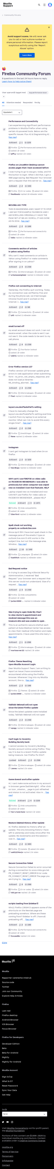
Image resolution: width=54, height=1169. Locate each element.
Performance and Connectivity (23, 121)
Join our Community (12, 991)
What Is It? (7, 1081)
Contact (6, 1165)
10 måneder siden (34, 194)
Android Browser (10, 1020)
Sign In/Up (7, 1077)
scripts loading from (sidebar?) (23, 903)
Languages (25, 555)
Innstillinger (26, 433)
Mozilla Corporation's (17, 1128)
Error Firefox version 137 (20, 367)
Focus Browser (9, 1029)
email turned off (16, 326)
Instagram (12, 1122)
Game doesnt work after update (24, 779)
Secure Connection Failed (21, 863)
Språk (4, 1109)
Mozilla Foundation (15, 1131)
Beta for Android (10, 1053)
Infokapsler (7, 1161)
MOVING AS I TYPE (17, 205)
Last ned (6, 1011)
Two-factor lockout (29, 350)
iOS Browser (8, 1024)
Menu (44, 5)
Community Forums (12, 15)
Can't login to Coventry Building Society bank (20, 740)
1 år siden (27, 154)
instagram (13, 447)
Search (39, 5)
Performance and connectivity (33, 148)
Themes (24, 691)
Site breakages (27, 272)
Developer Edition (11, 1044)
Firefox (14, 148)
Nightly (5, 1057)
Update (24, 849)
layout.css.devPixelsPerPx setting (25, 407)
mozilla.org (7, 1147)
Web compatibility (29, 508)
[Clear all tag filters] (4, 96)
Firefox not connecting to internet (25, 286)
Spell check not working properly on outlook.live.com (22, 526)
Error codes (26, 191)
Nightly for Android (11, 1062)
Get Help (6, 1095)
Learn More (27, 55)
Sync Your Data (9, 1090)
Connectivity (26, 312)
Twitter (5, 987)
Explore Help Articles (12, 996)
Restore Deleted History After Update (26, 823)
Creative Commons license (32, 1141)
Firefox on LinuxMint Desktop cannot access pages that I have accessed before (29, 166)
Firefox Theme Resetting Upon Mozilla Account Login (22, 663)
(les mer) (13, 137)
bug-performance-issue (38, 93)
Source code (8, 982)
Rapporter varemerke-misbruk (16, 978)
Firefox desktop (9, 1015)
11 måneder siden (29, 238)
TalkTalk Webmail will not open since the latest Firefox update (23, 706)
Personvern (7, 1156)
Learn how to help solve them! (17, 81)
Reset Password (10, 1086)
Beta (4, 1048)
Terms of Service (10, 1152)
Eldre (4, 943)
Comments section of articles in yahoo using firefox (23, 250)
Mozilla (8, 962)
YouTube (8, 1122)
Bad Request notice (18, 568)
